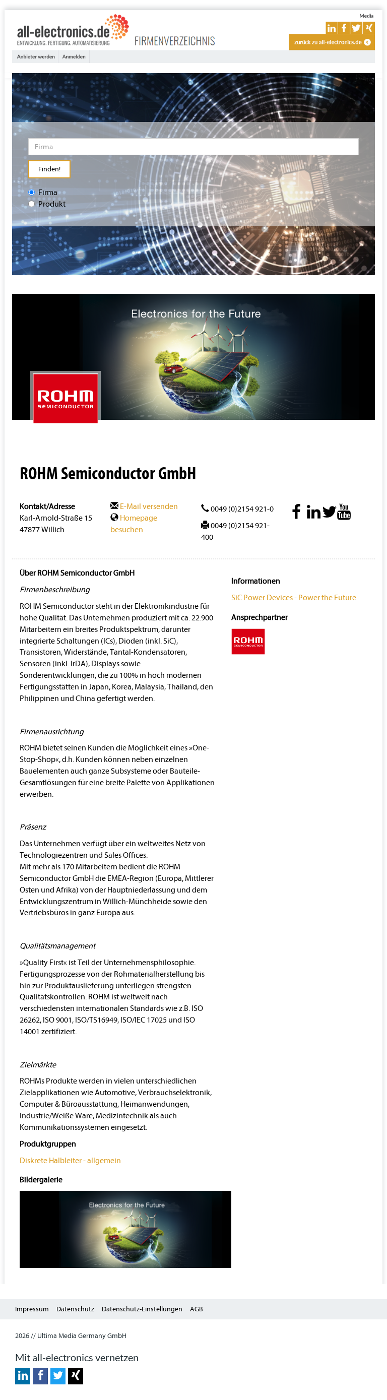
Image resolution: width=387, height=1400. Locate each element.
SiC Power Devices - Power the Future (293, 597)
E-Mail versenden (148, 506)
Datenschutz (75, 1309)
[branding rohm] (125, 1229)
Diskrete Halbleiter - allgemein (70, 1160)
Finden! (49, 169)
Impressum (32, 1309)
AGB (196, 1309)
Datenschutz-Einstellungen (142, 1309)
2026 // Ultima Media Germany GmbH (70, 1335)
